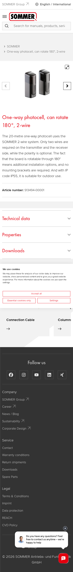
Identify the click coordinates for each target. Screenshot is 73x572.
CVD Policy (10, 525)
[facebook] (11, 375)
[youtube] (36, 375)
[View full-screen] (67, 67)
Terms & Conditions (15, 496)
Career (7, 407)
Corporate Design (14, 428)
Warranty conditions (15, 455)
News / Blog (10, 414)
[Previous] (6, 86)
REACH (7, 518)
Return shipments (14, 462)
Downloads (13, 250)
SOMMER (13, 46)
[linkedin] (49, 375)
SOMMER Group (13, 4)
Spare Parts (10, 477)
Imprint (7, 503)
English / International (55, 4)
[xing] (62, 375)
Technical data (16, 218)
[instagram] (23, 375)
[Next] (67, 86)
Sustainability (11, 421)
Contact (7, 448)
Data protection (12, 510)
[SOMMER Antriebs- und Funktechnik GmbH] (23, 16)
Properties (11, 234)
